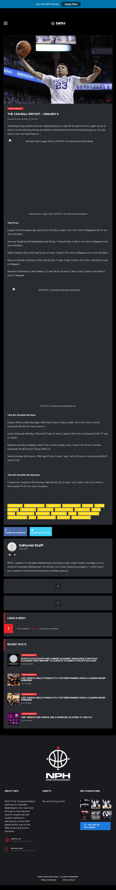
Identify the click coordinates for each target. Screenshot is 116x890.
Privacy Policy (69, 880)
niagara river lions (88, 513)
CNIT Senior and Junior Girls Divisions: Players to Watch (56, 717)
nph (32, 517)
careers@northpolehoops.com (23, 850)
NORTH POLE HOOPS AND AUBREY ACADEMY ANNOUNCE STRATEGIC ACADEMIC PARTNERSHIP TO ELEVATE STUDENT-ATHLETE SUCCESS (59, 659)
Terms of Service (48, 880)
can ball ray (53, 505)
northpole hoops (17, 517)
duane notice (28, 509)
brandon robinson (34, 505)
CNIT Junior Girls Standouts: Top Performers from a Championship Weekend (63, 698)
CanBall (87, 505)
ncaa (72, 513)
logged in (34, 628)
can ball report (71, 505)
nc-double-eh (59, 513)
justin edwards (64, 509)
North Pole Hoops (45, 877)
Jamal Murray (45, 509)
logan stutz (82, 509)
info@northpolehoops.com (22, 841)
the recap (63, 517)
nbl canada (43, 513)
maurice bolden (25, 513)
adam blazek (15, 505)
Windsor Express (81, 517)
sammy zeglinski (46, 517)
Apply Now (71, 4)
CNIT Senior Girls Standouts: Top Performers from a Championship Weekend (63, 679)
